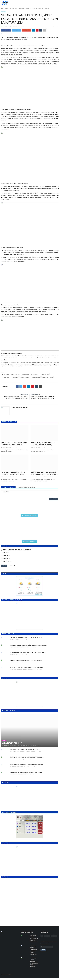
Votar (4, 565)
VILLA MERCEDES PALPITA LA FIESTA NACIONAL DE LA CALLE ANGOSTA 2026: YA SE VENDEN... (43, 397)
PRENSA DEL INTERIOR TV (29, 541)
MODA (4, 740)
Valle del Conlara (5, 377)
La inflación (6, 552)
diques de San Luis (36, 377)
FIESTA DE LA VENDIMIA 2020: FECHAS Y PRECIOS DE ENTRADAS (26, 660)
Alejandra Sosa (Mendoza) (16, 662)
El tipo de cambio (7, 561)
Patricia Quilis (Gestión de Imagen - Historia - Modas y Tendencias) (16, 745)
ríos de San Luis (25, 374)
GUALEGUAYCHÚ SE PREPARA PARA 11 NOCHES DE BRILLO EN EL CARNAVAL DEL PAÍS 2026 (16, 397)
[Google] (24, 386)
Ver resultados (12, 565)
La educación (6, 555)
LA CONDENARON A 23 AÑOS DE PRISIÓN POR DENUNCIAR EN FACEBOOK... (28, 645)
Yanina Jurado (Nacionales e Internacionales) (20, 669)
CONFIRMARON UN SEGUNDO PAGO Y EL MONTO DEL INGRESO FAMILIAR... (28, 652)
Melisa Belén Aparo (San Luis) (16, 646)
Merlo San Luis (15, 377)
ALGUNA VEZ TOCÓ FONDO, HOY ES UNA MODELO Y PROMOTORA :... (27, 757)
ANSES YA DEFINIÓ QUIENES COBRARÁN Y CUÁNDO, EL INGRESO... (26, 637)
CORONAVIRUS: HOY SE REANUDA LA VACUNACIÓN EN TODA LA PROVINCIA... (34, 962)
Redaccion (3, 447)
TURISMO (7, 8)
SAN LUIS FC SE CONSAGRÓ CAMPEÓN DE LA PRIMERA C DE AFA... (26, 772)
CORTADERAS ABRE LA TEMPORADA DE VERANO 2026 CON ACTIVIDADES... (44, 473)
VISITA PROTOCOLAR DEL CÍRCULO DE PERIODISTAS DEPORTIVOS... (27, 764)
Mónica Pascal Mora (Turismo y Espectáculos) (20, 751)
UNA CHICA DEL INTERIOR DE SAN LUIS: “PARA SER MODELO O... (26, 749)
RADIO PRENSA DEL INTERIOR (29, 515)
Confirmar (53, 499)
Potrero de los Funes (24, 377)
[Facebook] (17, 386)
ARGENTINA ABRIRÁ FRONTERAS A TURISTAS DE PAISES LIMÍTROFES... (33, 950)
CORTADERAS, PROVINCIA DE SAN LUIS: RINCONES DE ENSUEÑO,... (43, 444)
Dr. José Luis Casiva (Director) (10, 26)
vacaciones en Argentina (47, 377)
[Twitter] (20, 386)
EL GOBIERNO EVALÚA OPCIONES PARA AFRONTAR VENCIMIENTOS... (34, 939)
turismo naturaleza (45, 374)
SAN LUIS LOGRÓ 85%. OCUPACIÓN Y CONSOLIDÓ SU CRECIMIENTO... (14, 444)
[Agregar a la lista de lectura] (44, 30)
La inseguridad (6, 558)
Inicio (2, 8)
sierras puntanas (34, 374)
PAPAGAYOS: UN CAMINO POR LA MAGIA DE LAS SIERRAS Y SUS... (13, 473)
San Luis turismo (5, 374)
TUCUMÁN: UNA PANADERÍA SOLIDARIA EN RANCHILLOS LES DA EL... (27, 667)
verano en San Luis (15, 374)
